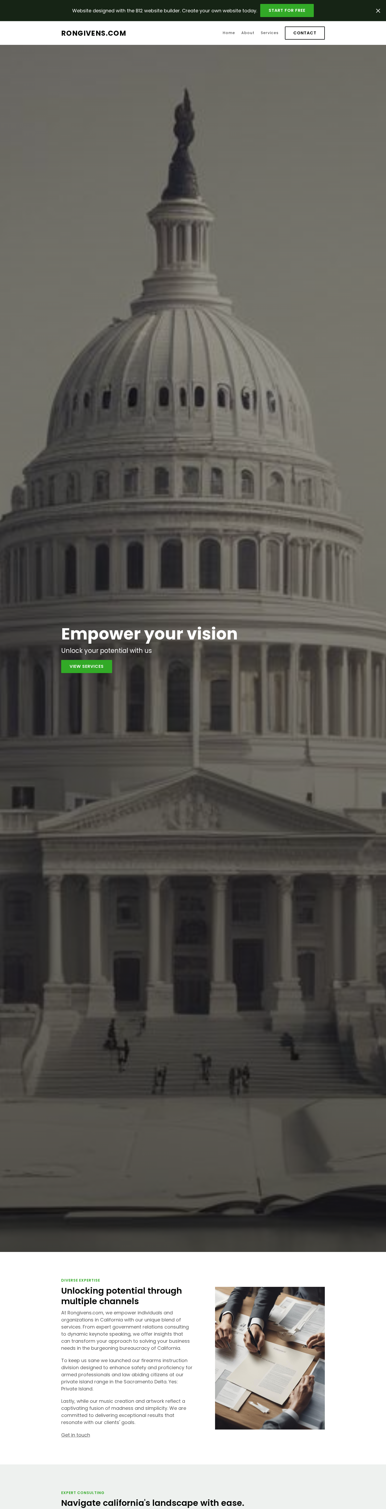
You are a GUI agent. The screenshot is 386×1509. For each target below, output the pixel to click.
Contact (304, 33)
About (247, 32)
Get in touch (75, 1435)
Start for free (287, 10)
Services (270, 32)
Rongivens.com (93, 33)
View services (87, 666)
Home (229, 32)
